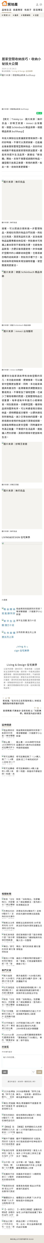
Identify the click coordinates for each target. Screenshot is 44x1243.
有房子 (27, 9)
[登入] (37, 4)
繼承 (16, 15)
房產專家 (18, 9)
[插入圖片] (33, 1072)
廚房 (5, 600)
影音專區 (38, 9)
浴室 (37, 15)
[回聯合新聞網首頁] (4, 3)
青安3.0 (6, 15)
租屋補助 (26, 15)
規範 (4, 1072)
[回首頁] (10, 3)
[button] (40, 4)
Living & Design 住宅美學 (22, 71)
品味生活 (6, 9)
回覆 (39, 1072)
